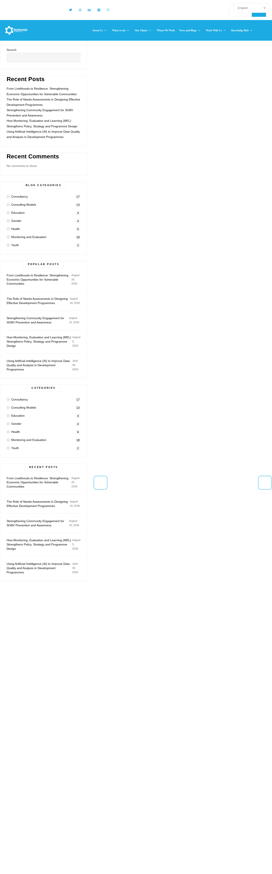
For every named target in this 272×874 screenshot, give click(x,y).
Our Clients (141, 30)
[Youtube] (106, 10)
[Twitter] (69, 10)
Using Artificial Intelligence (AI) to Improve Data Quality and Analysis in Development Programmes (38, 365)
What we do (118, 30)
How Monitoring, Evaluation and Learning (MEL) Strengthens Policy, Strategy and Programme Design (39, 341)
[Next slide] (265, 483)
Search (12, 50)
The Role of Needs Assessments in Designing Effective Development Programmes (37, 301)
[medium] (97, 10)
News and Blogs (188, 30)
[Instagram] (78, 10)
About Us (97, 30)
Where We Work (166, 30)
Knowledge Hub (240, 30)
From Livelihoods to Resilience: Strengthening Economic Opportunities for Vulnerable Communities (37, 280)
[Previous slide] (101, 483)
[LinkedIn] (87, 10)
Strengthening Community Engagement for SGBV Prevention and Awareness (35, 320)
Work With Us (214, 30)
